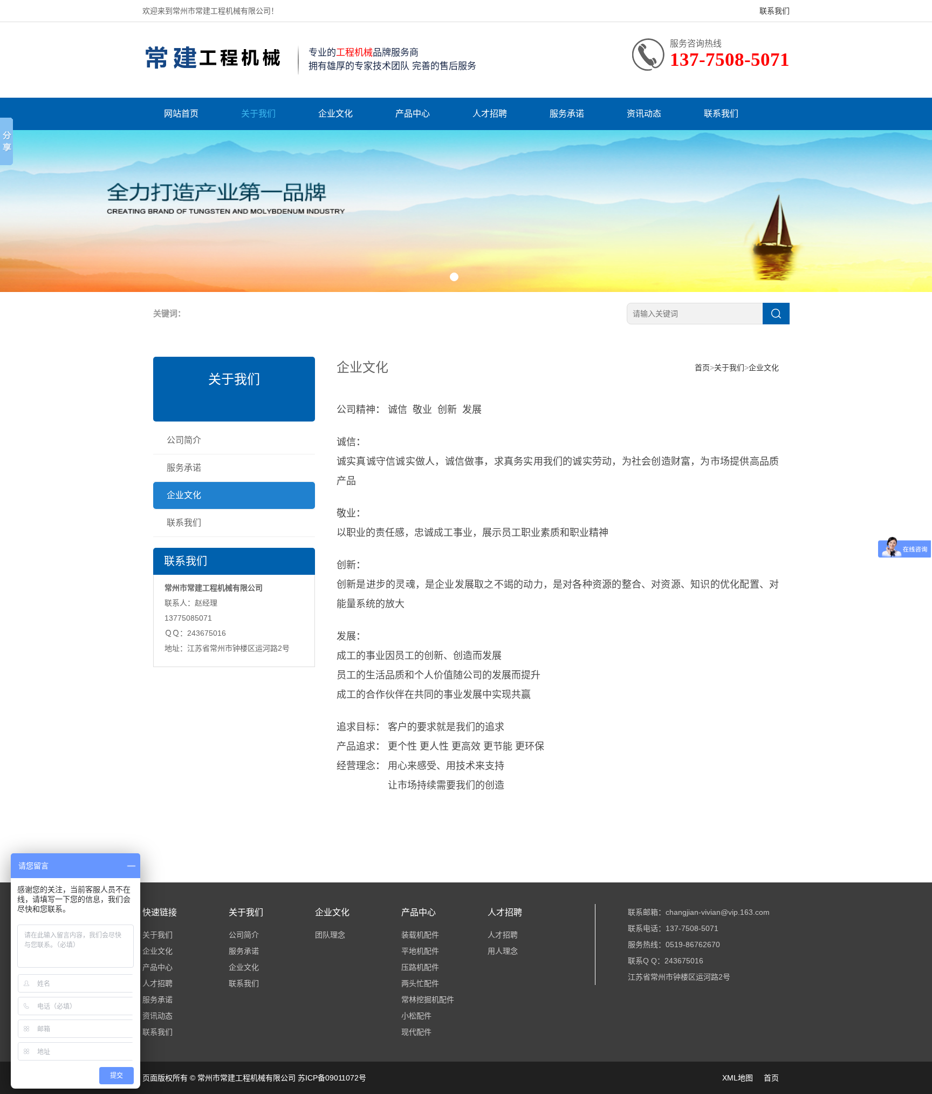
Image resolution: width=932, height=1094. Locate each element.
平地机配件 (420, 951)
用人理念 (503, 951)
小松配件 (416, 1015)
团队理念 (330, 934)
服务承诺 (567, 113)
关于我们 (258, 113)
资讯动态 (644, 113)
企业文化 (335, 113)
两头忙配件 (420, 983)
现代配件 (416, 1032)
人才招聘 (489, 113)
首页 (702, 367)
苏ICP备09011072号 (332, 1077)
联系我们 (774, 10)
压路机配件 (420, 967)
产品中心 (412, 113)
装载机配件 (420, 934)
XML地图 (737, 1077)
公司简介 (184, 440)
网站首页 (181, 113)
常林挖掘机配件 (427, 999)
